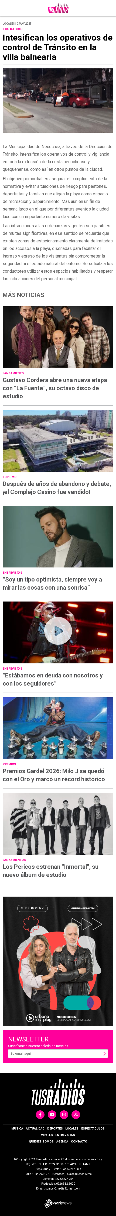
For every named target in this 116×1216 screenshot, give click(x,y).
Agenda (62, 1141)
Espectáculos (93, 1128)
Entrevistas (65, 1135)
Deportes (55, 1128)
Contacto (79, 1141)
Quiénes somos (41, 1141)
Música (17, 1128)
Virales (47, 1135)
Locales (72, 1128)
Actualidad (35, 1128)
